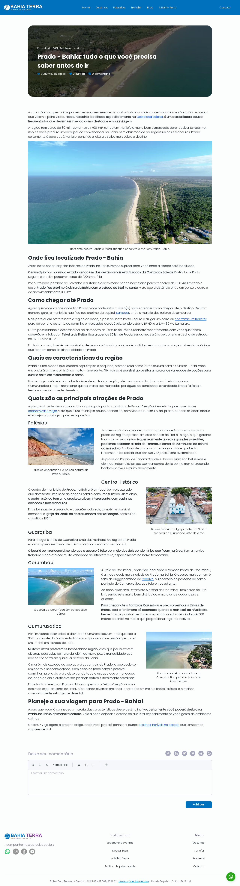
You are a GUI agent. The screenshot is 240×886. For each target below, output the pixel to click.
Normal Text (60, 765)
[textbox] (120, 781)
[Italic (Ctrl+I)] (40, 765)
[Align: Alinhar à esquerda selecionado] (79, 765)
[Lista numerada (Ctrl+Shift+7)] (86, 765)
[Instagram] (16, 852)
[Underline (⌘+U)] (47, 765)
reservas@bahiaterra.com (134, 881)
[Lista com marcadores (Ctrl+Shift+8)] (93, 765)
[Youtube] (32, 852)
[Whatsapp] (7, 852)
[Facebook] (24, 852)
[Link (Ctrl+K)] (106, 765)
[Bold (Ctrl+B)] (32, 765)
